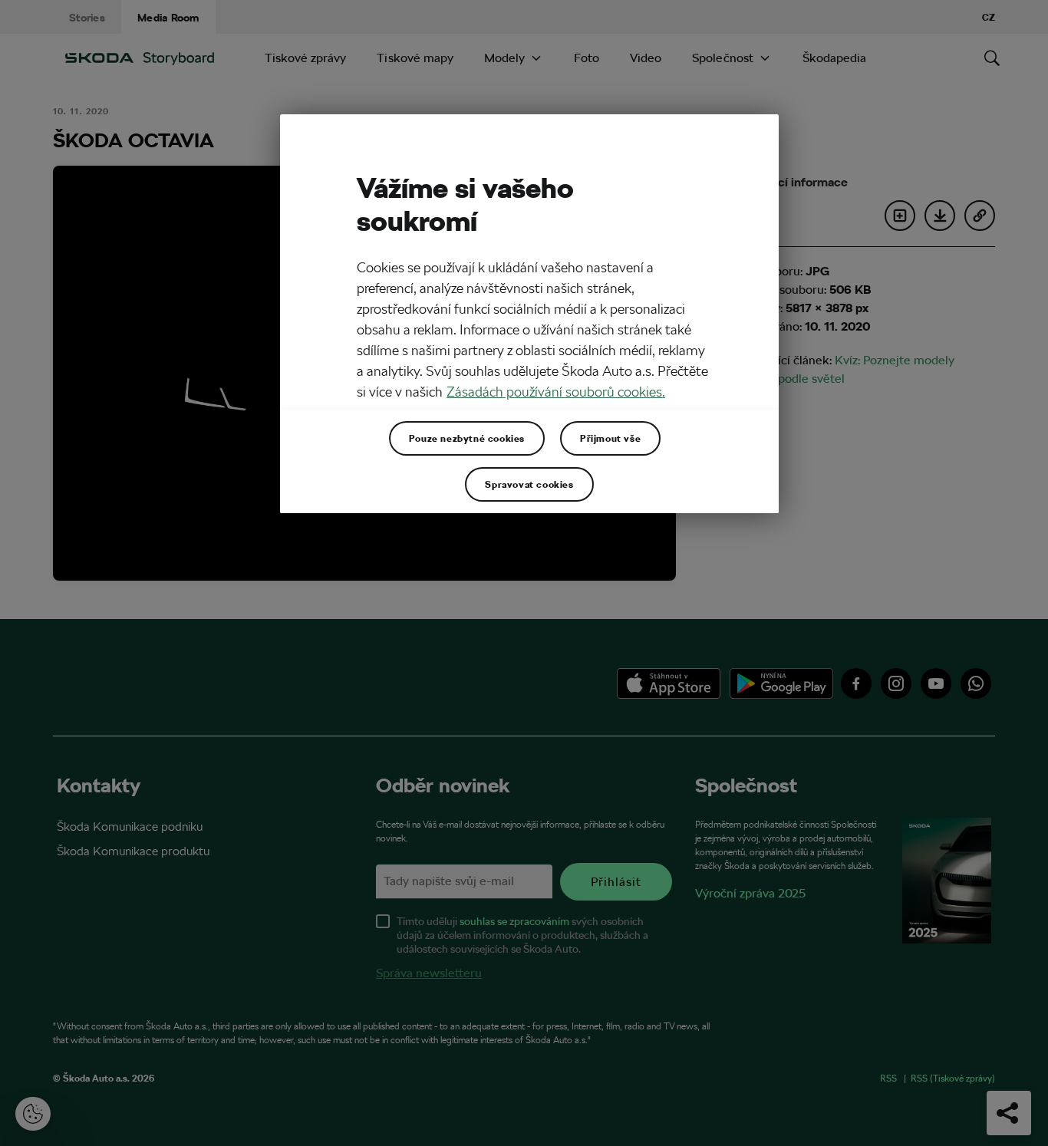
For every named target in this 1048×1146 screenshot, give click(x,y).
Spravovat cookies (529, 484)
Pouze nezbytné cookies (467, 438)
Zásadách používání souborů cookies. (556, 392)
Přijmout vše (610, 438)
